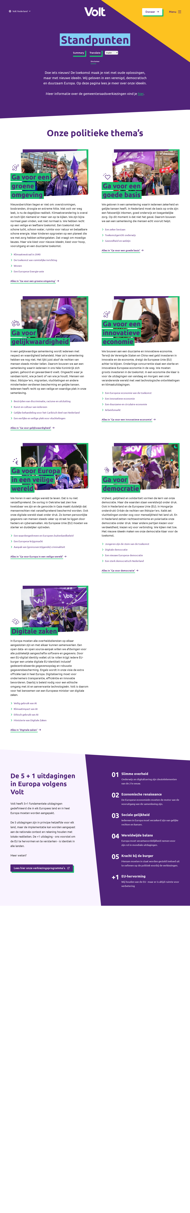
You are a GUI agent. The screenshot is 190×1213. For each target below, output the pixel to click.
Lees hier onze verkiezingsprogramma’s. (40, 868)
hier (141, 94)
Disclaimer (95, 61)
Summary (78, 52)
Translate (95, 52)
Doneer (150, 11)
